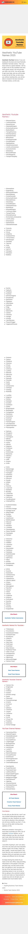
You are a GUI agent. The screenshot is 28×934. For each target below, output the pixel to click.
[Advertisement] (14, 19)
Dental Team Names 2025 (12, 890)
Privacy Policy (14, 899)
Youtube (10, 833)
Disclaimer (6, 899)
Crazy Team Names (14, 805)
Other (5, 883)
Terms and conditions (17, 896)
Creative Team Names (14, 802)
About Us (22, 899)
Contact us (7, 896)
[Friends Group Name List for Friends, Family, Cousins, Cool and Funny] (8, 2)
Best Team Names (14, 670)
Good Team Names (14, 674)
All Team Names (14, 798)
